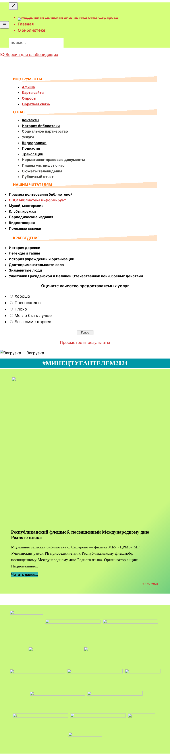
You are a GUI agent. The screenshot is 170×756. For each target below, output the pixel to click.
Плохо (21, 309)
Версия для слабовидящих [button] (31, 54)
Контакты (30, 120)
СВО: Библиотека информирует (37, 200)
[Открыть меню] (4, 25)
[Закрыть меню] (13, 6)
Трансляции (32, 154)
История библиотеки (41, 125)
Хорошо (22, 296)
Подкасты (31, 148)
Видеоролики (34, 143)
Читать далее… (24, 575)
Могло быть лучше (33, 315)
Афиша (28, 87)
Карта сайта (33, 92)
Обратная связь (36, 104)
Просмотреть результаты (85, 342)
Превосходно (28, 302)
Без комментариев (33, 321)
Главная (26, 24)
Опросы (29, 98)
